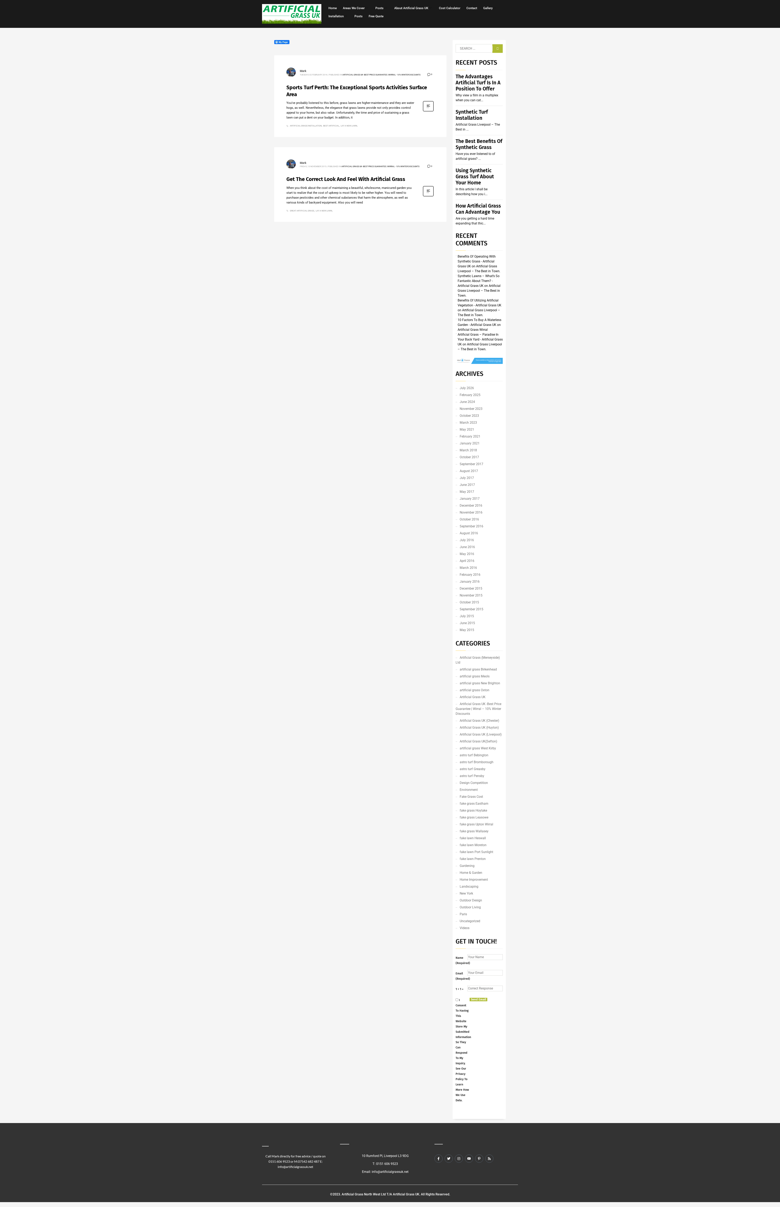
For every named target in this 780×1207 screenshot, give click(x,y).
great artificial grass (302, 211)
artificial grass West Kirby (478, 748)
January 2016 (470, 581)
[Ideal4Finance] (479, 360)
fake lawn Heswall (473, 838)
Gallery (488, 8)
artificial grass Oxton (474, 690)
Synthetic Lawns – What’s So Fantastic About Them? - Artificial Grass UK (478, 281)
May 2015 (467, 630)
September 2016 (471, 526)
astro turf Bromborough (476, 762)
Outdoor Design (471, 900)
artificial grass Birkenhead (478, 669)
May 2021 (467, 429)
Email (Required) (461, 976)
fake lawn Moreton (473, 845)
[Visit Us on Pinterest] (479, 1159)
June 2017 (467, 485)
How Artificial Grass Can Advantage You (478, 209)
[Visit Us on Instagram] (459, 1159)
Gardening (467, 866)
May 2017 (467, 492)
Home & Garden (471, 873)
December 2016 (471, 505)
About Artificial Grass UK (411, 8)
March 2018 (468, 450)
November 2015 (471, 595)
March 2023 (468, 422)
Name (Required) (461, 960)
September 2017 (471, 464)
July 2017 (467, 478)
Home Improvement (474, 880)
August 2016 (469, 533)
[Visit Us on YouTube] (469, 1159)
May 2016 (467, 554)
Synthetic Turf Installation (472, 115)
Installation (336, 16)
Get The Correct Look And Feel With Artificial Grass (345, 179)
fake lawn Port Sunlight (476, 852)
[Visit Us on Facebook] (438, 1159)
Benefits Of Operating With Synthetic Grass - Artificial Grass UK (477, 261)
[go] (497, 48)
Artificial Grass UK (472, 697)
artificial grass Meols (475, 676)
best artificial (331, 126)
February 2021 (470, 436)
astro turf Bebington (474, 755)
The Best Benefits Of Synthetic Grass (479, 144)
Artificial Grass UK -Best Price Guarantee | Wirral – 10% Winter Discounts (478, 709)
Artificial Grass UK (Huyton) (479, 727)
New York (466, 893)
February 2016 (470, 575)
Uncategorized (470, 921)
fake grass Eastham (474, 803)
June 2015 (467, 623)
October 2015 (469, 602)
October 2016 (469, 519)
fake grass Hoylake (473, 810)
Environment (469, 790)
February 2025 (470, 395)
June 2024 (467, 402)
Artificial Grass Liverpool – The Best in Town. (479, 290)
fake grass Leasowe (474, 817)
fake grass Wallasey (474, 831)
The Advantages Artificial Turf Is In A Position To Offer (478, 83)
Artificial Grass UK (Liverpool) (481, 734)
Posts (379, 8)
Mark (303, 71)
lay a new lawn (349, 126)
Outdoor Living (470, 907)
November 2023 (471, 409)
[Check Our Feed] (489, 1159)
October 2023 (469, 416)
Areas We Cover (354, 8)
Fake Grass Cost (471, 797)
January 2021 (470, 443)
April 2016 (467, 561)
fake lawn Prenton (473, 859)
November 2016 (471, 512)
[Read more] (428, 111)
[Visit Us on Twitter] (449, 1159)
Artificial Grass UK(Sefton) (478, 741)
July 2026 (467, 388)
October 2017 (469, 457)
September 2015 (471, 609)
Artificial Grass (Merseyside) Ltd (478, 660)
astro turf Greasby (472, 769)
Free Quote (376, 16)
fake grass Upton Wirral (476, 824)
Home (332, 8)
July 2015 (467, 616)
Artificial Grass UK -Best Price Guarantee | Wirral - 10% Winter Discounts (381, 75)
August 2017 (469, 471)
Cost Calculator (449, 8)
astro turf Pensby (472, 776)
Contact (471, 8)
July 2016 (467, 540)
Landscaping (469, 886)
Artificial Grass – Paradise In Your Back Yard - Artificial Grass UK (480, 339)
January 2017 (470, 499)
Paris (463, 914)
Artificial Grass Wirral (473, 330)
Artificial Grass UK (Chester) (479, 721)
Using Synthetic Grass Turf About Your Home (475, 177)
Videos (464, 928)
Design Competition (474, 783)
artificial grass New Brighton (480, 683)
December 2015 (471, 588)
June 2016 (467, 547)
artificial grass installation (306, 126)
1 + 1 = (459, 989)
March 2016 (468, 568)
